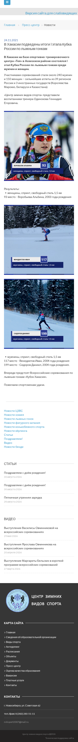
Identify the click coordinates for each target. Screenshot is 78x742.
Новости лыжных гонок (18, 418)
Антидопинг (12, 646)
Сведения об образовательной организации (31, 637)
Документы (12, 661)
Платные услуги (15, 680)
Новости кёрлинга (15, 430)
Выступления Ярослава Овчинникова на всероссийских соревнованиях (30, 546)
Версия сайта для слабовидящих (51, 13)
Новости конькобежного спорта (24, 426)
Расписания (13, 651)
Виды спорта (13, 641)
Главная (10, 632)
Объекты (11, 656)
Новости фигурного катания (22, 422)
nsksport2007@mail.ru (16, 721)
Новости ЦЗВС (13, 410)
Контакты (11, 685)
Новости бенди (13, 446)
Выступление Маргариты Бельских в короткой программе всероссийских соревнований (33, 562)
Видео (8, 442)
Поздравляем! (13, 438)
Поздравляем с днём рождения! (25, 472)
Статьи (8, 434)
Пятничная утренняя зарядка (23, 497)
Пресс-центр (13, 665)
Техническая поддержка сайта (59, 738)
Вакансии (11, 675)
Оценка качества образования (23, 670)
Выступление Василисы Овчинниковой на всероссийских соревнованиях (31, 530)
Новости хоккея (14, 414)
